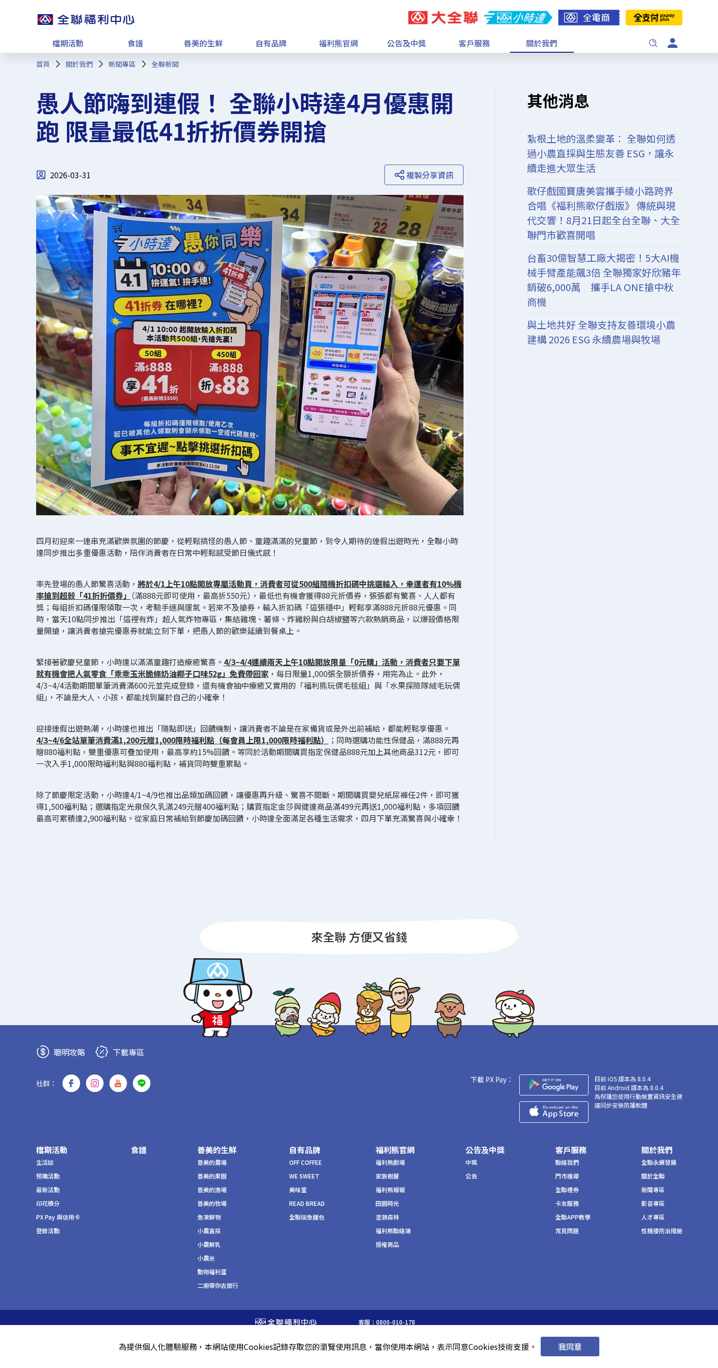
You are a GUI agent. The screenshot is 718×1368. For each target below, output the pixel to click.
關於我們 (79, 64)
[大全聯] (442, 17)
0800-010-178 (395, 1322)
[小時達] (518, 17)
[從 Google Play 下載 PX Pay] (554, 1084)
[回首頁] (86, 19)
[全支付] (654, 17)
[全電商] (589, 17)
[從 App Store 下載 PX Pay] (554, 1112)
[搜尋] (653, 43)
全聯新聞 (165, 64)
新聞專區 (122, 64)
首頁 (43, 64)
